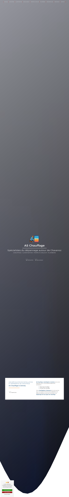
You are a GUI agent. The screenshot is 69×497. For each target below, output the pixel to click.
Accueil (6, 1)
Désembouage (50, 1)
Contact (63, 1)
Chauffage (11, 1)
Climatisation (19, 1)
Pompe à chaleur (35, 1)
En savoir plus (13, 392)
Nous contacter (39, 260)
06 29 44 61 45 (30, 260)
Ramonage (57, 1)
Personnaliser (7, 494)
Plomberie (42, 1)
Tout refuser (7, 492)
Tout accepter (7, 490)
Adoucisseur (26, 1)
